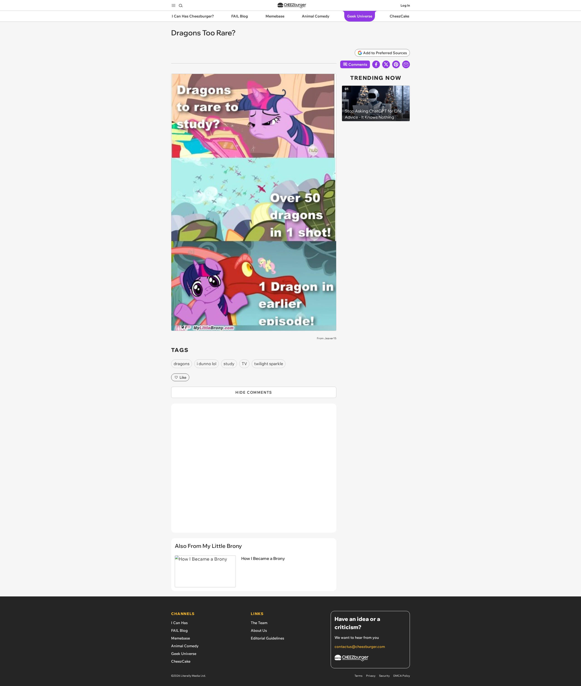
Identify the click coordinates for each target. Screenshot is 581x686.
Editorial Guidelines (267, 638)
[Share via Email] (406, 64)
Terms (358, 675)
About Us (259, 630)
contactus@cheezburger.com (360, 646)
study (229, 363)
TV (244, 363)
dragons (182, 363)
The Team (259, 622)
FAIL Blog (179, 630)
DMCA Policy (401, 675)
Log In (405, 5)
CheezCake (180, 661)
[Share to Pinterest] (396, 64)
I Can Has (179, 622)
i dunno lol (206, 363)
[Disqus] (254, 470)
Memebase (180, 638)
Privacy (370, 675)
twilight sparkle (268, 363)
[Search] (180, 5)
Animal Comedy (185, 646)
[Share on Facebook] (376, 64)
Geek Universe (183, 653)
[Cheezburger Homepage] (292, 6)
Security (384, 675)
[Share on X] (386, 64)
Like (183, 377)
